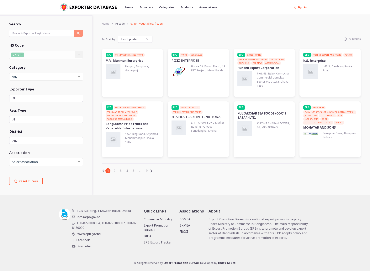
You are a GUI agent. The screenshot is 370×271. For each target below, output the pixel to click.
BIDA (147, 236)
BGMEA (184, 219)
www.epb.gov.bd (89, 234)
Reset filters (28, 181)
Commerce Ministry (158, 219)
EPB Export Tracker (158, 242)
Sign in (302, 7)
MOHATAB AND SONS (319, 127)
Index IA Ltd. (227, 263)
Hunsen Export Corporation (258, 68)
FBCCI (183, 231)
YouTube (84, 246)
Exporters (146, 7)
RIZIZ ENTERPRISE (185, 61)
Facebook (83, 240)
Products (187, 7)
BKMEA (184, 225)
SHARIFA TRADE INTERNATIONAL (197, 117)
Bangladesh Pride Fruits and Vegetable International (127, 126)
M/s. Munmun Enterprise (124, 61)
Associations (208, 7)
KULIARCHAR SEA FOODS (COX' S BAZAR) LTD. (261, 115)
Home (129, 7)
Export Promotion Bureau (156, 227)
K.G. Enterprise (314, 61)
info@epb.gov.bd (88, 217)
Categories (166, 7)
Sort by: (111, 39)
